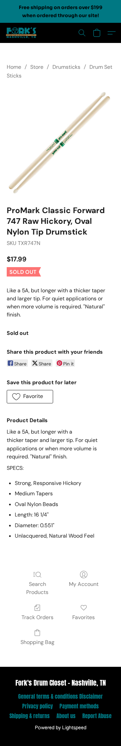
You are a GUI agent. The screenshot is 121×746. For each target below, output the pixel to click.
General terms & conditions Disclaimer (60, 696)
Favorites (83, 617)
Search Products (37, 588)
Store (36, 66)
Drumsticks (66, 66)
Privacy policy (37, 706)
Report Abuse (97, 716)
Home (14, 66)
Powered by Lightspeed (60, 728)
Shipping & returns (29, 716)
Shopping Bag (37, 642)
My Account (83, 584)
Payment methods (79, 706)
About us (66, 716)
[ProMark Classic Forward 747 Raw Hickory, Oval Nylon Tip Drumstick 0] (60, 141)
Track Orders (37, 617)
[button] (22, 33)
